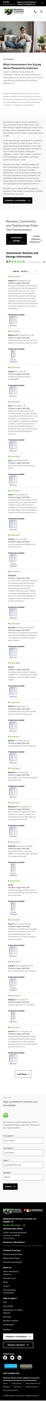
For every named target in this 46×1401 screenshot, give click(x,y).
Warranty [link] (7, 1316)
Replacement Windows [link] (13, 1254)
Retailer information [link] (12, 1225)
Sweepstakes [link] (8, 1324)
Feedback (7, 1329)
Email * (6, 1160)
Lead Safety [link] (8, 1306)
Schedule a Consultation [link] (16, 1336)
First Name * (8, 1136)
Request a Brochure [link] (16, 1345)
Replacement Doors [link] (11, 1258)
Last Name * (8, 1148)
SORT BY (16, 271)
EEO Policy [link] (17, 1387)
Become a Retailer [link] (11, 1320)
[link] (14, 11)
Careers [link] (6, 1286)
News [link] (5, 1282)
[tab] (23, 239)
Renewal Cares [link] (9, 1278)
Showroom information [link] (13, 1242)
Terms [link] (5, 1383)
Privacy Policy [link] (16, 1383)
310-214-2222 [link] (9, 1238)
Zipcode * (7, 1172)
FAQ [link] (5, 1302)
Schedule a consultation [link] (15, 200)
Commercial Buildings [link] (12, 1262)
